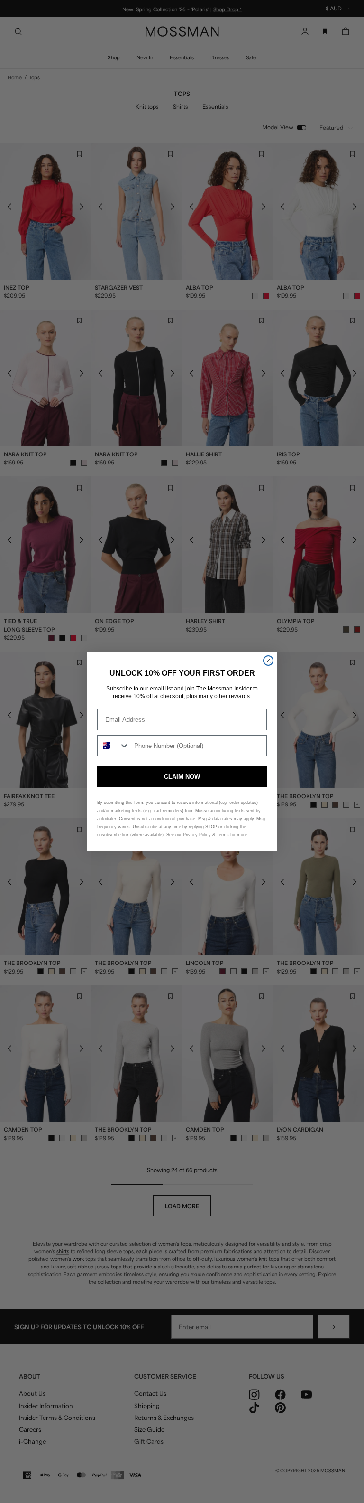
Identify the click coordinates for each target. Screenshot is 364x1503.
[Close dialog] (268, 660)
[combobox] (113, 746)
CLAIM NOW (182, 776)
